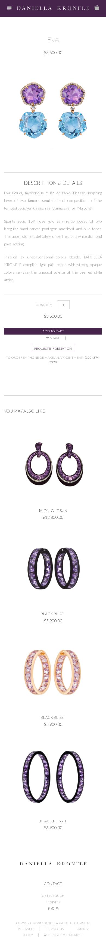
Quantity (44, 305)
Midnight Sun (53, 510)
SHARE (54, 338)
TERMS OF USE (55, 929)
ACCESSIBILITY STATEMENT (63, 935)
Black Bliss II (53, 821)
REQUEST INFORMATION (53, 349)
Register (53, 902)
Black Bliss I (53, 613)
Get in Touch (53, 896)
